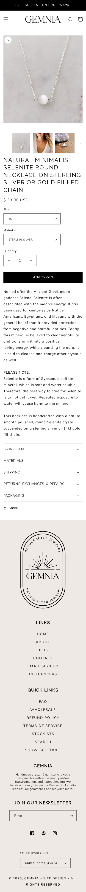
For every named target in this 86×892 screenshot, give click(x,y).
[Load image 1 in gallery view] (21, 143)
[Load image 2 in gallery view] (43, 143)
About (43, 642)
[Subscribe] (71, 815)
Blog (43, 650)
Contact (43, 658)
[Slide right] (81, 144)
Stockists (43, 734)
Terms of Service (43, 725)
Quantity (10, 251)
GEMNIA (31, 878)
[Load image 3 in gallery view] (65, 143)
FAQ (43, 701)
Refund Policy (43, 717)
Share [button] (13, 508)
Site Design (55, 878)
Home (43, 634)
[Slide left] (5, 144)
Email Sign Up (43, 666)
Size (6, 209)
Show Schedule (43, 750)
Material (9, 230)
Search (43, 742)
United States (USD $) (41, 863)
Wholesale (43, 709)
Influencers (43, 674)
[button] (6, 19)
